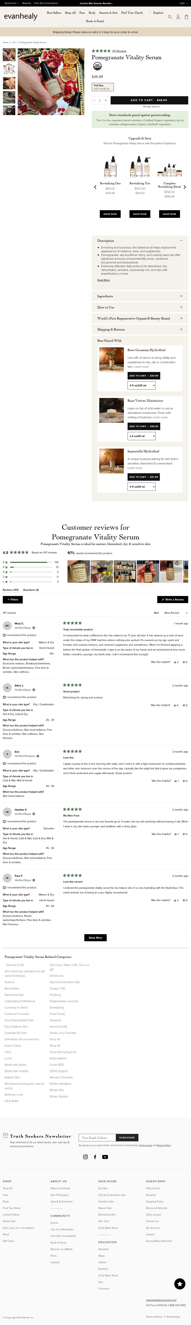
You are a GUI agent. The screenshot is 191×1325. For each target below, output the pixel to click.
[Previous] (95, 187)
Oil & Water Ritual (108, 1228)
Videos (102, 1262)
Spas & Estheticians (62, 1201)
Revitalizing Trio (140, 183)
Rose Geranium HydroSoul (146, 350)
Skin (100, 1282)
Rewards (26, 3)
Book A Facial (58, 1242)
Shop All (55, 1039)
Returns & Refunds (156, 1208)
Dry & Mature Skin (16, 1026)
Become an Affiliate (62, 1249)
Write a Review (176, 600)
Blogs (101, 1255)
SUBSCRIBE (127, 1137)
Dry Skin (103, 1188)
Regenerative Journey (64, 1001)
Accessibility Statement (159, 1241)
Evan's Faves (13, 1045)
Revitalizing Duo (110, 183)
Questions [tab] (31, 590)
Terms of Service (154, 1317)
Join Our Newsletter (62, 1229)
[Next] (184, 187)
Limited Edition (11, 1214)
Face (8, 1052)
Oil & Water (12, 1101)
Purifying (55, 995)
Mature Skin (12, 1077)
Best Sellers (12, 988)
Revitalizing (57, 1007)
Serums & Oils (58, 1026)
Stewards (103, 1249)
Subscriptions (58, 1058)
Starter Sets (9, 1221)
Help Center (153, 1188)
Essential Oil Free (15, 1033)
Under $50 (57, 1065)
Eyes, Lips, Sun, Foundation (18, 1228)
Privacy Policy (173, 1317)
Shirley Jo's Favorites (63, 1033)
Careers (150, 1234)
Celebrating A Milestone (20, 1001)
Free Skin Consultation (46, 3)
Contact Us (152, 1221)
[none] (9, 54)
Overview (103, 1288)
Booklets (103, 1268)
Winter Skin (57, 1090)
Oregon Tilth (57, 988)
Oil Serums (56, 976)
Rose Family (57, 1014)
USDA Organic (59, 1071)
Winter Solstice (59, 1096)
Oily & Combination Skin (65, 982)
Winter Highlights (60, 1084)
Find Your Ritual (12, 1208)
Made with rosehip (16, 1071)
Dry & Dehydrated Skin (19, 1020)
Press (54, 1255)
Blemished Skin (14, 995)
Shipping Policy (155, 1201)
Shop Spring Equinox (63, 1052)
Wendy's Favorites (61, 1077)
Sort (156, 612)
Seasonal (55, 1020)
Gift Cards (8, 1241)
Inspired (55, 1262)
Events (54, 1222)
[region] (128, 571)
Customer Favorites (17, 1014)
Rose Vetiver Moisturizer (145, 400)
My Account (153, 1228)
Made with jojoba (15, 1065)
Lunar (8, 1058)
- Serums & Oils (14, 965)
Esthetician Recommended (22, 1039)
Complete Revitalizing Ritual (169, 184)
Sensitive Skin (106, 1201)
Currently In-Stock (16, 1007)
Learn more (141, 367)
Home (6, 42)
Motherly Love (14, 1094)
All (14, 42)
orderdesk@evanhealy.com (161, 1300)
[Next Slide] (185, 571)
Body (6, 1201)
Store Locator (153, 1214)
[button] (70, 12)
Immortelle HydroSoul (143, 451)
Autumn (10, 982)
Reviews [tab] (11, 590)
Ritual (6, 1234)
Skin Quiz (103, 1221)
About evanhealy (60, 1188)
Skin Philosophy (60, 1195)
